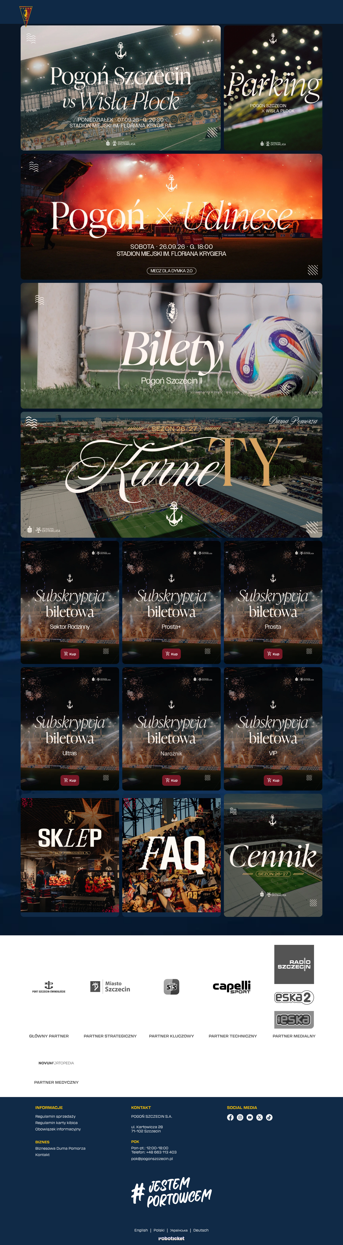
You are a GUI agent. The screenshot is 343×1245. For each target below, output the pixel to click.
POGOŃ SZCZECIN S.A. (151, 1116)
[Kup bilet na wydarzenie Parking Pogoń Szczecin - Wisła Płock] (273, 88)
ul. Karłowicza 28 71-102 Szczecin (147, 1129)
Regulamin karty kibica (56, 1122)
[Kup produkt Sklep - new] (70, 855)
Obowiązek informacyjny (58, 1129)
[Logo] (30, 17)
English (141, 1230)
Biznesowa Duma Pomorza (60, 1148)
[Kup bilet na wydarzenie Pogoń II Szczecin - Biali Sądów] (172, 346)
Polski (159, 1230)
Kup (70, 654)
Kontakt (42, 1154)
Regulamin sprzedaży (55, 1116)
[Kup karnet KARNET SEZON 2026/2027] (172, 475)
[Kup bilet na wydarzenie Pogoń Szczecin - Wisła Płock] (121, 88)
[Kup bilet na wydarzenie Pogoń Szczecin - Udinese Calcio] (172, 217)
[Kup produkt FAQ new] (171, 855)
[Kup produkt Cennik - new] (273, 855)
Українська (179, 1230)
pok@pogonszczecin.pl (152, 1158)
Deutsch (201, 1230)
